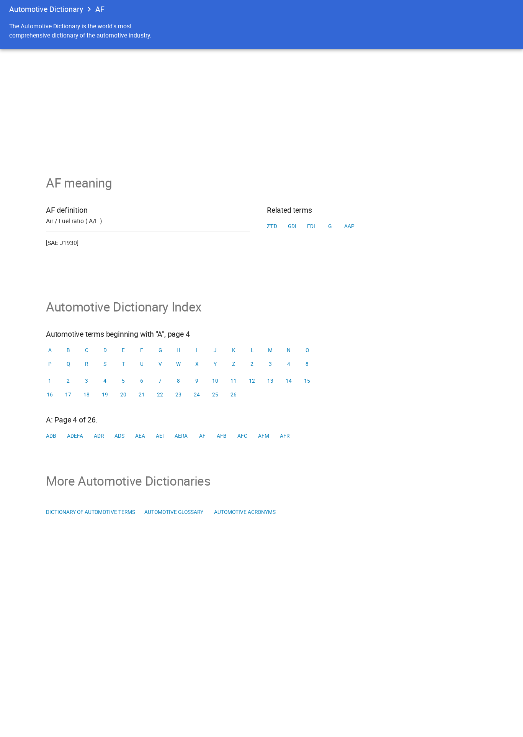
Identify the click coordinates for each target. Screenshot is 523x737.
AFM (263, 435)
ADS (119, 435)
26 (233, 394)
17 (68, 394)
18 (86, 394)
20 (123, 394)
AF (202, 435)
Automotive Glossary (173, 512)
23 (178, 394)
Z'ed (272, 226)
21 (142, 394)
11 (233, 380)
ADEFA (75, 435)
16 (50, 394)
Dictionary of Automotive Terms (90, 512)
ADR (99, 435)
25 (215, 394)
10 (215, 380)
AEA (140, 435)
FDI (311, 226)
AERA (181, 435)
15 (307, 380)
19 (105, 394)
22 (160, 394)
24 (197, 394)
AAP (349, 226)
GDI (292, 226)
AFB (222, 435)
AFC (242, 435)
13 (270, 380)
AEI (160, 435)
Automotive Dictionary (46, 9)
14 (289, 380)
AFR (284, 435)
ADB (51, 435)
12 (252, 380)
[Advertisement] (261, 106)
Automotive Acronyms (245, 512)
